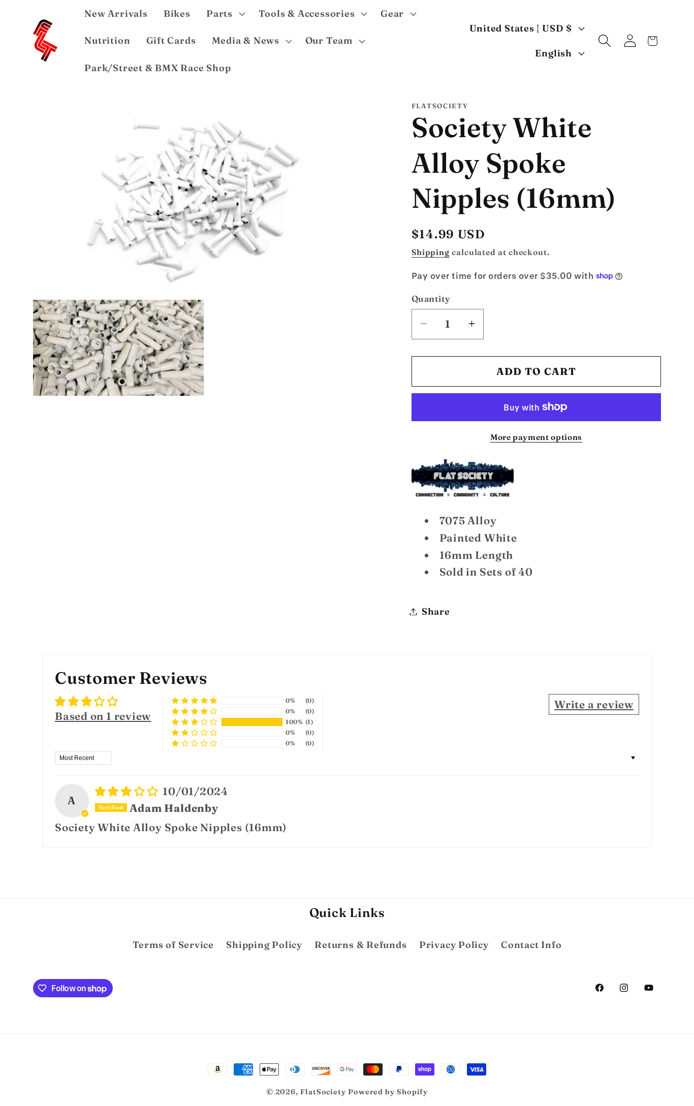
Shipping (431, 252)
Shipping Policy (264, 945)
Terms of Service (173, 945)
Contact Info (531, 945)
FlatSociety (323, 1091)
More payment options (536, 436)
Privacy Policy (454, 945)
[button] (224, 13)
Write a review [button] (594, 704)
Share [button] (436, 611)
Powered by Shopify (388, 1091)
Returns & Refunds (360, 945)
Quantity (431, 298)
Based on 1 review (103, 716)
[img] (128, 791)
